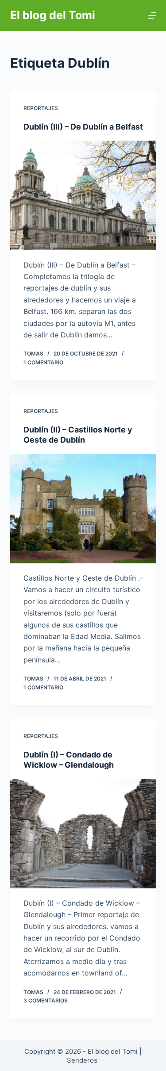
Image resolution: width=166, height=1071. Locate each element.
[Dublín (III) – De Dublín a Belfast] (83, 195)
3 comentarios (45, 1000)
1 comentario (43, 362)
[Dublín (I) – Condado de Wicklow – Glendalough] (83, 833)
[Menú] (152, 15)
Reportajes (40, 108)
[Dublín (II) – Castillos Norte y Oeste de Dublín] (83, 509)
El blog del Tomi (52, 15)
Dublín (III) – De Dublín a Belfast (83, 126)
